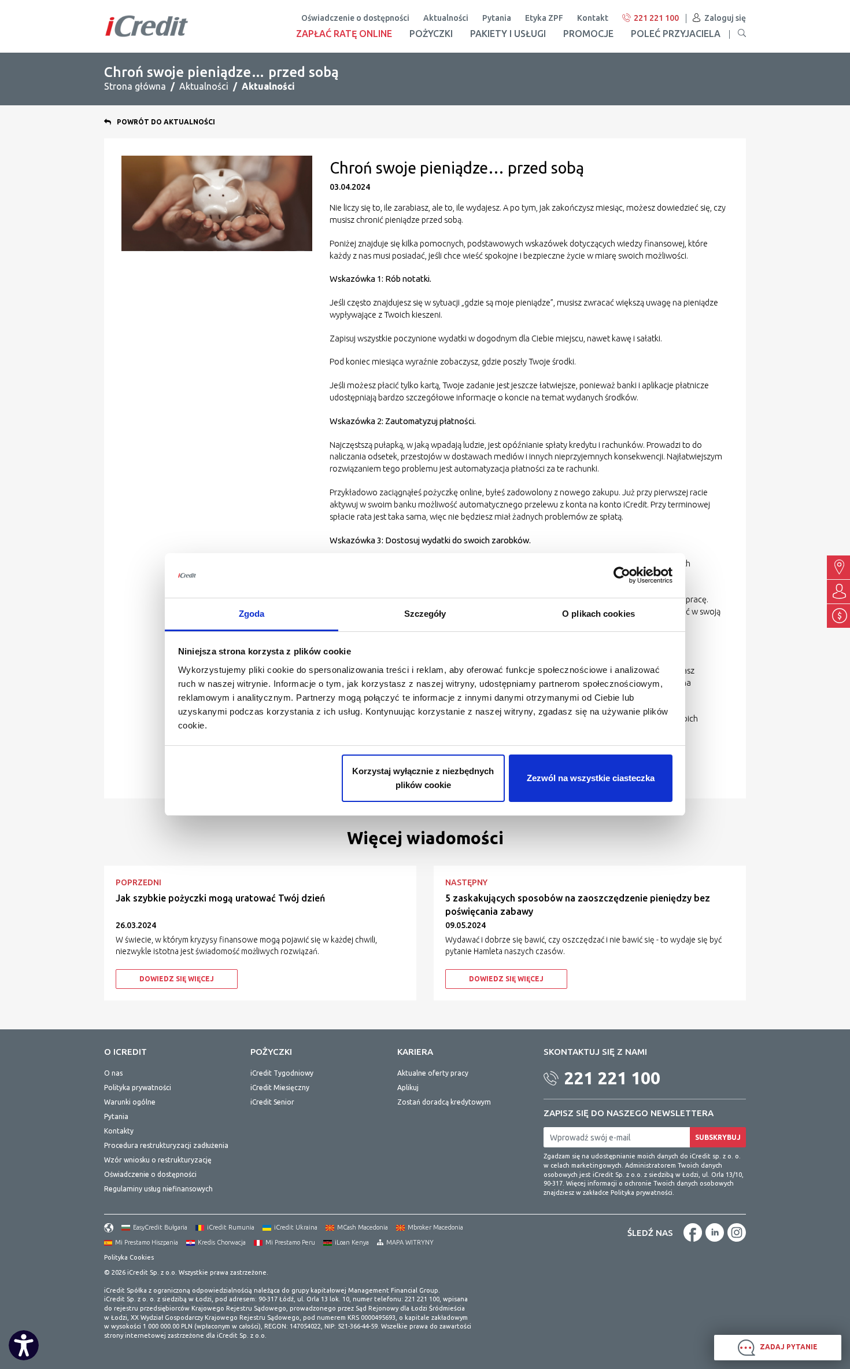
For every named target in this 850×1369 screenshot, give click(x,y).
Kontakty (119, 1131)
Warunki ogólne (130, 1102)
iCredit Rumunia (230, 1227)
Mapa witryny (410, 1242)
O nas (113, 1073)
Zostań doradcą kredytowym (444, 1102)
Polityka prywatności (137, 1087)
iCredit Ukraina (295, 1227)
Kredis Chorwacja (222, 1242)
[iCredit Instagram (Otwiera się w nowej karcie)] (736, 1232)
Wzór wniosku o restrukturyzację (158, 1160)
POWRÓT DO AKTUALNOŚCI (166, 122)
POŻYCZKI (431, 33)
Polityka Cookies (129, 1257)
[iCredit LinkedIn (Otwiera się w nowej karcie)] (714, 1232)
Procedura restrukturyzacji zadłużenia (166, 1145)
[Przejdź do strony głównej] (146, 26)
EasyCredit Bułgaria (160, 1227)
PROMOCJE (588, 33)
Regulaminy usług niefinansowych (158, 1189)
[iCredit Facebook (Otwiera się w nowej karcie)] (692, 1232)
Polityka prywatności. (642, 1192)
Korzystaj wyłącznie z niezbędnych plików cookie (423, 778)
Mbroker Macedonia (435, 1227)
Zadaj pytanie (788, 1346)
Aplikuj (408, 1087)
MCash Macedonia (362, 1227)
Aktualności (445, 18)
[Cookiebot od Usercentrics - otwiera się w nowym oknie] (621, 575)
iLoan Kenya (352, 1242)
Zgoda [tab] (252, 614)
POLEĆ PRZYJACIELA (675, 33)
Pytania (496, 18)
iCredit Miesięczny (279, 1087)
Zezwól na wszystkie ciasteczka (591, 778)
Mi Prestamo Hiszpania (146, 1242)
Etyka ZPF (544, 18)
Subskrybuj (718, 1137)
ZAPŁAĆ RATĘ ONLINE (344, 33)
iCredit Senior (272, 1102)
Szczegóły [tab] (425, 614)
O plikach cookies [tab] (598, 614)
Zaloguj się (725, 18)
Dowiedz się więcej (176, 978)
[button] (742, 33)
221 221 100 (656, 18)
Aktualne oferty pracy (432, 1073)
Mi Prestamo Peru (290, 1242)
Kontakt (592, 18)
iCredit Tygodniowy (281, 1073)
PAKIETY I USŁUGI (508, 33)
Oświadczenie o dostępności (355, 18)
